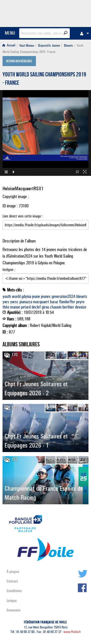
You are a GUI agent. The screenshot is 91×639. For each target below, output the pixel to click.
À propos (13, 571)
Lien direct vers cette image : (23, 216)
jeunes (46, 296)
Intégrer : (9, 269)
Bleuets (68, 45)
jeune (36, 296)
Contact (12, 581)
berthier (68, 307)
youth (7, 296)
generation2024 (63, 296)
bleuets (81, 296)
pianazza (25, 301)
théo (6, 307)
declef (36, 307)
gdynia (26, 296)
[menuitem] (83, 33)
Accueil (10, 45)
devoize (80, 307)
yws (6, 301)
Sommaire (13, 610)
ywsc (14, 301)
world (16, 296)
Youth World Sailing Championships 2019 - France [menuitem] (43, 48)
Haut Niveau (26, 45)
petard (26, 307)
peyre (80, 301)
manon (15, 307)
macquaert (41, 301)
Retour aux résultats (19, 61)
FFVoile (64, 13)
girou (45, 307)
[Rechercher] (65, 32)
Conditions (14, 590)
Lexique (12, 600)
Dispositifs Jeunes (49, 45)
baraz (54, 301)
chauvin (55, 307)
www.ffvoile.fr (72, 632)
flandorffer (67, 301)
